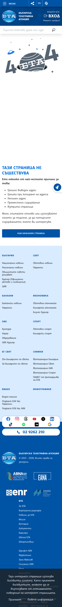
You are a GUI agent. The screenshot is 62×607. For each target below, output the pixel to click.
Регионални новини (12, 267)
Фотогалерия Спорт (44, 372)
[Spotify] (24, 424)
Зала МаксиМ (26, 559)
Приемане (15, 599)
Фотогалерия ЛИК (43, 368)
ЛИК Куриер (8, 342)
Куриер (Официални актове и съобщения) (13, 280)
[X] (44, 419)
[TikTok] (11, 424)
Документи (25, 528)
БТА (21, 501)
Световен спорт (42, 329)
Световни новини (43, 263)
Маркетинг (25, 555)
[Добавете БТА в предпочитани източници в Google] (50, 424)
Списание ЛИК (26, 564)
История (23, 524)
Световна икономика (44, 303)
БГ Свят (6, 351)
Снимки (38, 351)
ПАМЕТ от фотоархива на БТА (46, 378)
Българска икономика (44, 307)
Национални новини (13, 263)
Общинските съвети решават (13, 273)
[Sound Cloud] (37, 424)
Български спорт (42, 333)
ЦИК (4, 286)
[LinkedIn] (53, 419)
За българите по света (15, 363)
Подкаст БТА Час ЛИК (13, 408)
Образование (9, 338)
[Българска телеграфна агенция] (9, 458)
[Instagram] (18, 419)
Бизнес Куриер (41, 312)
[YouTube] (35, 419)
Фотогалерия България (45, 359)
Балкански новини (12, 303)
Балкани (7, 295)
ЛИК (4, 321)
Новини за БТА (26, 515)
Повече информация (40, 599)
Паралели (38, 267)
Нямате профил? (51, 20)
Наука (5, 333)
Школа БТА (24, 537)
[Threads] (27, 419)
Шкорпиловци (26, 541)
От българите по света (15, 359)
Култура (6, 329)
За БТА (22, 506)
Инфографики (42, 389)
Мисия (22, 519)
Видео (6, 389)
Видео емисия (9, 396)
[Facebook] (9, 419)
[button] (32, 3)
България (8, 255)
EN (39, 3)
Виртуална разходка (30, 510)
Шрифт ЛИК (25, 550)
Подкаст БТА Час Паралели (11, 402)
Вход (54, 15)
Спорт (37, 321)
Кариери (23, 533)
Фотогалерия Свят (43, 363)
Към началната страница (31, 233)
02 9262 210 (34, 432)
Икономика (40, 295)
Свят (36, 255)
